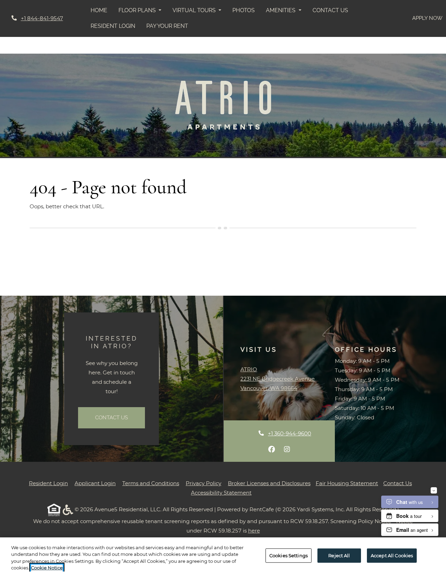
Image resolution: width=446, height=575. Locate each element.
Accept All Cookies (392, 555)
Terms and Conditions (150, 483)
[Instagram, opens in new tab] (287, 449)
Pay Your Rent (170, 25)
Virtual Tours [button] (194, 10)
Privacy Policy (203, 483)
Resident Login (116, 25)
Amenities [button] (281, 10)
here (254, 530)
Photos (243, 10)
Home (99, 10)
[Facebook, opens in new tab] (272, 449)
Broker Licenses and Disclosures (269, 483)
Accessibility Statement (221, 492)
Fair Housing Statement (347, 483)
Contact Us (330, 10)
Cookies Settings (288, 555)
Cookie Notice (47, 567)
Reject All (339, 555)
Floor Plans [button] (137, 10)
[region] (223, 556)
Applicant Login (95, 483)
